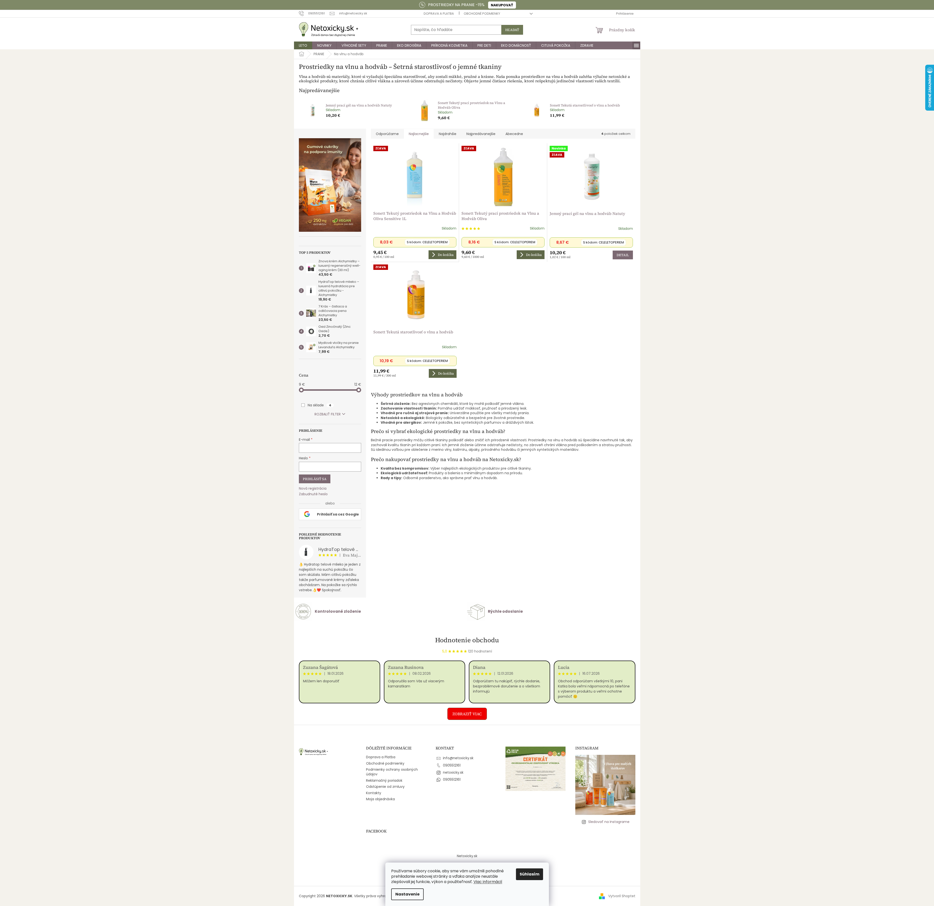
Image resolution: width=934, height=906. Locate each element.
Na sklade (319, 405)
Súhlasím (529, 874)
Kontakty (373, 792)
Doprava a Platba (439, 13)
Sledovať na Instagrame (609, 821)
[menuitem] (303, 45)
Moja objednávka (380, 799)
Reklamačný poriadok (384, 780)
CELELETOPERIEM (427, 242)
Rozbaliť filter (328, 414)
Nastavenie (407, 894)
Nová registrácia (312, 488)
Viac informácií (487, 882)
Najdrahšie (447, 133)
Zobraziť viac (467, 713)
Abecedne (514, 133)
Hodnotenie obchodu (467, 640)
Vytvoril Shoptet (621, 895)
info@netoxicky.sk (458, 758)
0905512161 (452, 765)
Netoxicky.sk (467, 855)
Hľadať (512, 29)
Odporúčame (387, 133)
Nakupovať (502, 5)
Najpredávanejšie (480, 133)
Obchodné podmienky (482, 13)
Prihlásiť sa (314, 478)
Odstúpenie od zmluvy (385, 786)
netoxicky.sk (453, 772)
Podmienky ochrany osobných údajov (392, 772)
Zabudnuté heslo (313, 494)
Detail (623, 255)
